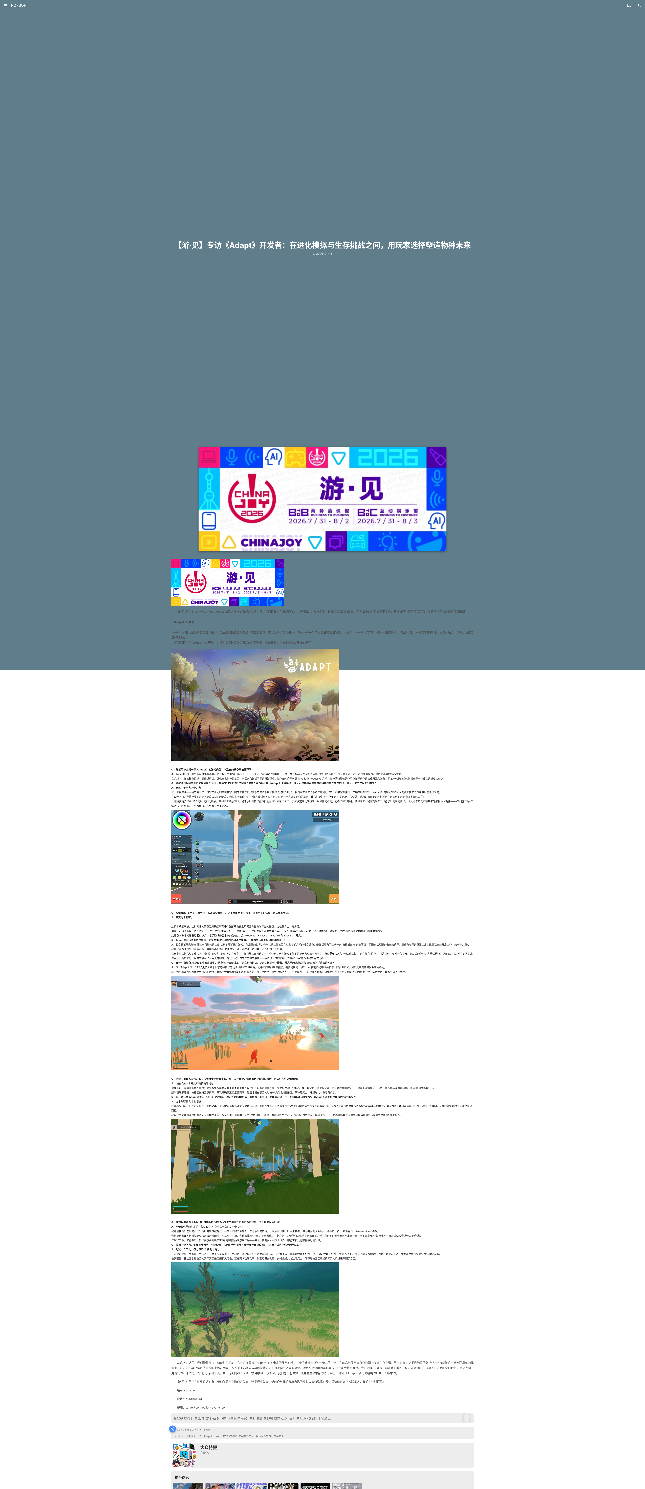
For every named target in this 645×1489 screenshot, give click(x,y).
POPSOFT (19, 5)
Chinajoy (188, 1429)
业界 (199, 1429)
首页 (177, 1436)
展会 (207, 1429)
